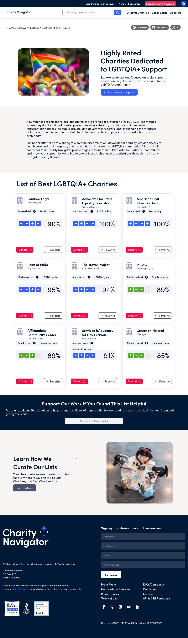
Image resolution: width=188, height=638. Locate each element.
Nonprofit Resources (129, 3)
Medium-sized (80, 211)
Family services (160, 277)
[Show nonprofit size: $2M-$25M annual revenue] (91, 211)
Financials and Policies (115, 589)
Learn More (25, 488)
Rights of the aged (82, 349)
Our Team (149, 589)
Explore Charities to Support (119, 92)
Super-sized (24, 211)
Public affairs (47, 211)
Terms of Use (109, 598)
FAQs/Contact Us (154, 584)
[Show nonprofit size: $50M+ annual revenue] (33, 211)
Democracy (155, 211)
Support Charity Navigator (160, 3)
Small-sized (24, 343)
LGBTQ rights (50, 277)
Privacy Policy (110, 594)
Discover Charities (28, 28)
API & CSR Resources (156, 598)
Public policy (104, 211)
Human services (48, 343)
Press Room (108, 584)
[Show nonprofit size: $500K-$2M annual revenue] (33, 343)
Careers (148, 594)
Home (11, 28)
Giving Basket (50, 157)
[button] (140, 27)
